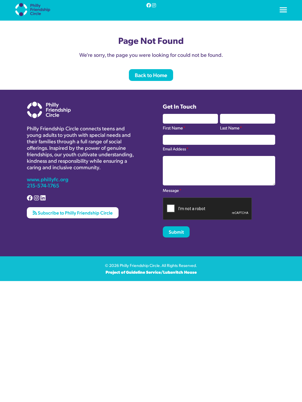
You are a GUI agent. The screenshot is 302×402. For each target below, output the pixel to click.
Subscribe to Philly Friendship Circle (75, 213)
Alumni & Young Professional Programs (55, 18)
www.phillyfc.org (47, 179)
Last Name (231, 127)
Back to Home (151, 75)
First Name (174, 127)
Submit (176, 232)
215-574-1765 (43, 185)
